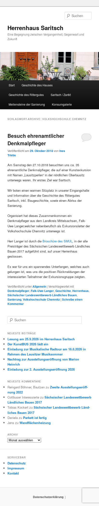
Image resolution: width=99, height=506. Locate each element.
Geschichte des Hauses (37, 85)
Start (12, 85)
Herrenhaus (80, 291)
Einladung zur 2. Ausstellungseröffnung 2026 (41, 369)
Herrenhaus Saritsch (35, 28)
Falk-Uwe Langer (42, 291)
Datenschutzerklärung (48, 497)
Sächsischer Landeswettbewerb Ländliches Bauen (42, 295)
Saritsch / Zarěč (61, 95)
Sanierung (14, 299)
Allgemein (39, 286)
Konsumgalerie (62, 104)
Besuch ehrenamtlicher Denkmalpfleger (35, 139)
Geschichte (63, 291)
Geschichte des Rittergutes (26, 95)
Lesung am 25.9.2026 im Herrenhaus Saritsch (41, 339)
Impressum (15, 468)
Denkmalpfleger (18, 291)
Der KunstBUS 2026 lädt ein (27, 344)
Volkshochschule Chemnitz (41, 299)
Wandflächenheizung (35, 422)
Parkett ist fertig (35, 417)
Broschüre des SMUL (57, 241)
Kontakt (13, 473)
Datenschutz (16, 463)
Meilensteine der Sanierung (27, 104)
